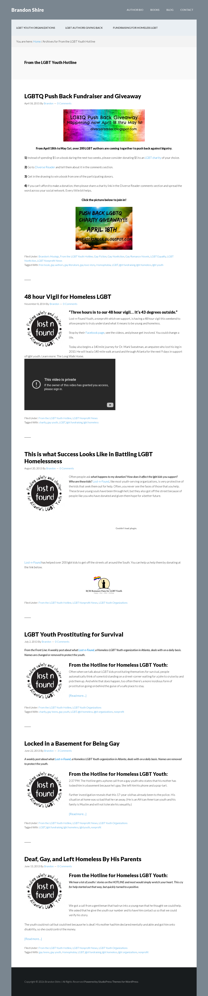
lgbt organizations (103, 711)
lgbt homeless (143, 264)
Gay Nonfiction (116, 256)
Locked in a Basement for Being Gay (72, 743)
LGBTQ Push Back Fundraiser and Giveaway (82, 96)
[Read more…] (77, 696)
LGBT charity (153, 157)
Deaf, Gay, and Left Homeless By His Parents (82, 858)
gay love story (87, 264)
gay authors (57, 264)
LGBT (115, 264)
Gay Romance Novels (137, 256)
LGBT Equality (158, 256)
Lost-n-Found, (86, 650)
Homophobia (103, 264)
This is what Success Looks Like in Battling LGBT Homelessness (88, 457)
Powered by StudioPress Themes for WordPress (111, 981)
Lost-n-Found (101, 481)
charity (42, 422)
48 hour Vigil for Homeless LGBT (67, 296)
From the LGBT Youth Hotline (76, 256)
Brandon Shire (27, 10)
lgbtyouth (85, 827)
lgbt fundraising (127, 264)
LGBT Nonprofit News (49, 260)
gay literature (72, 264)
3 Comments (65, 750)
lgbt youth (157, 264)
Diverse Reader (45, 167)
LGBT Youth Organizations (113, 602)
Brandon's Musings (49, 256)
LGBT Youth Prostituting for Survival (73, 634)
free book (44, 264)
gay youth (52, 422)
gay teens (52, 711)
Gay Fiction (100, 256)
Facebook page (94, 332)
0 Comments (64, 103)
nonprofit (119, 711)
